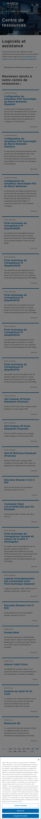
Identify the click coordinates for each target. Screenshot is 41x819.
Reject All (20, 811)
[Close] (38, 760)
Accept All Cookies (20, 816)
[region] (20, 788)
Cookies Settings (20, 805)
